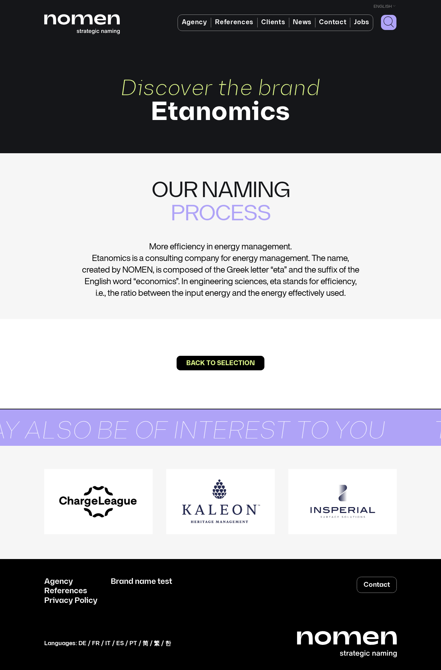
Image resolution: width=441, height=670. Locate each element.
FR (96, 643)
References (234, 22)
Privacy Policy (70, 600)
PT (133, 643)
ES (120, 643)
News (302, 22)
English (383, 6)
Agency (194, 22)
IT (108, 643)
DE (82, 643)
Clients (273, 22)
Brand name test (141, 581)
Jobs (361, 22)
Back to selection (220, 363)
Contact (332, 22)
